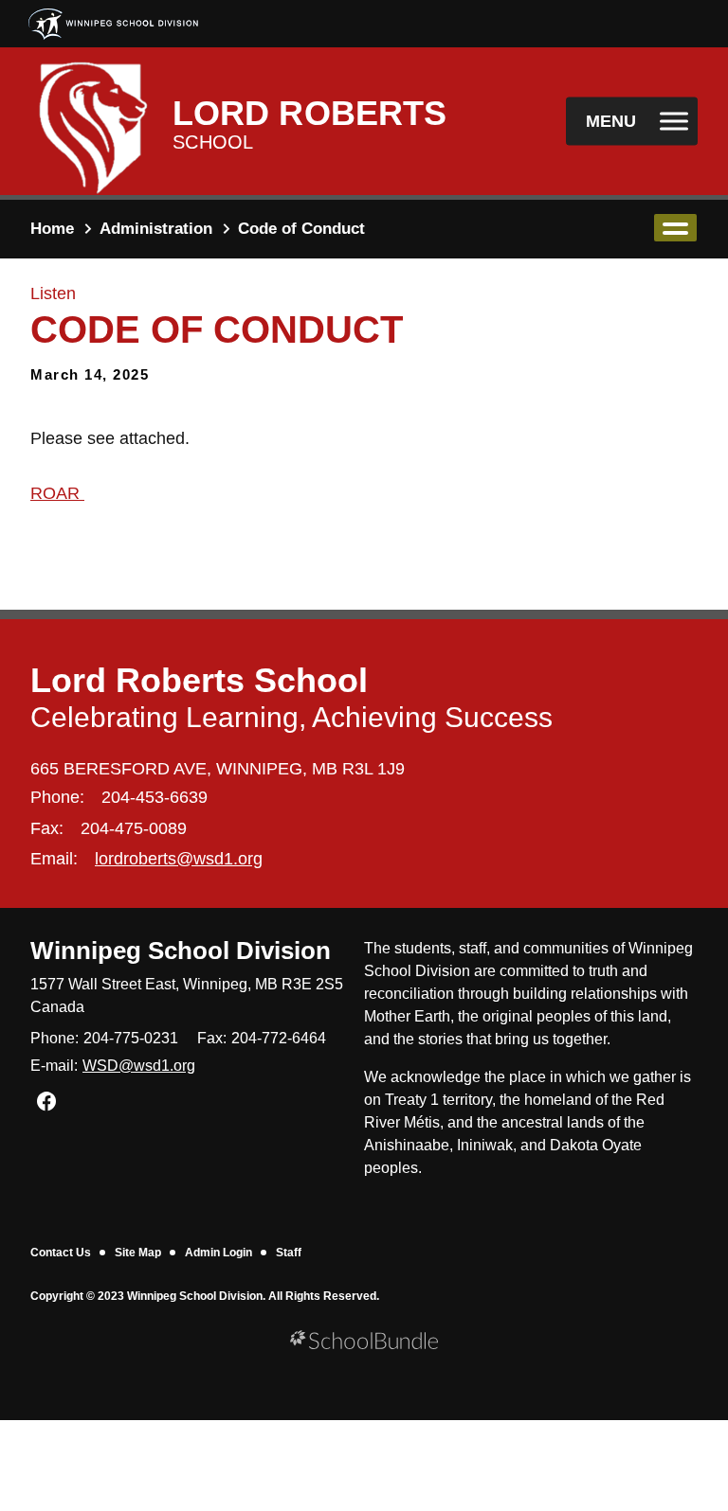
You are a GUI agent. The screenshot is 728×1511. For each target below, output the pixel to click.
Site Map (138, 1252)
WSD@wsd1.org (138, 1066)
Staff (288, 1252)
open (675, 227)
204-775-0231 (130, 1038)
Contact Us (60, 1252)
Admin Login (218, 1252)
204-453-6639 (154, 797)
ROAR (57, 493)
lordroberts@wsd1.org (179, 858)
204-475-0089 (134, 828)
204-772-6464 (278, 1038)
